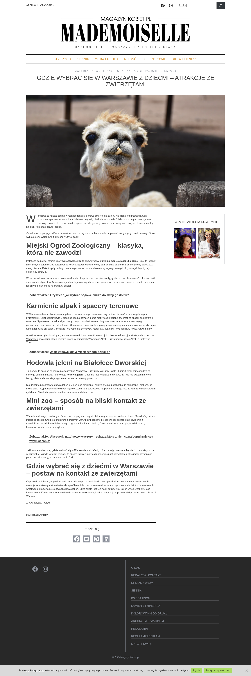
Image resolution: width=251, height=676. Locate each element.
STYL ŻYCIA (126, 71)
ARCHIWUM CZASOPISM (40, 5)
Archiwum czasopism (147, 621)
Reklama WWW (142, 583)
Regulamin (139, 628)
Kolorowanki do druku (149, 613)
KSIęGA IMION (140, 598)
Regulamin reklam (145, 636)
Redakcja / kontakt (146, 575)
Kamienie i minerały (146, 605)
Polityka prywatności (218, 670)
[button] (76, 538)
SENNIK (136, 590)
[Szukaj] (221, 5)
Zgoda (196, 670)
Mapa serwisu (141, 644)
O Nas (135, 567)
